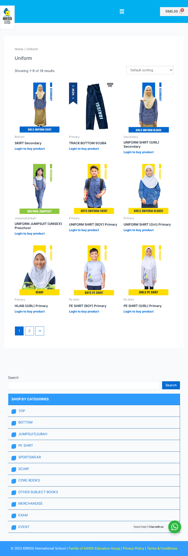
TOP (21, 411)
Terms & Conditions (162, 548)
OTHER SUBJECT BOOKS (38, 492)
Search (13, 378)
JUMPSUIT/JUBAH (32, 434)
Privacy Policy (134, 548)
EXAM (23, 515)
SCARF (23, 469)
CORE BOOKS (29, 480)
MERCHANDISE (30, 503)
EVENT (23, 527)
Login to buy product (30, 148)
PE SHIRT (25, 445)
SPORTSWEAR (29, 457)
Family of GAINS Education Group (94, 548)
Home (19, 49)
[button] (122, 11)
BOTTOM (25, 422)
